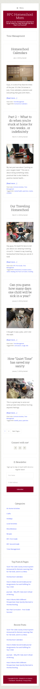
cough (23, 345)
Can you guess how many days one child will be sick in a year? (20, 290)
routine (31, 191)
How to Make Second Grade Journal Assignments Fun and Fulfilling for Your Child (19, 584)
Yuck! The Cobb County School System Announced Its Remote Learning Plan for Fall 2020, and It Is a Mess (20, 569)
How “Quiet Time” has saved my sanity (20, 362)
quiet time (25, 191)
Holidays (10, 519)
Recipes (9, 534)
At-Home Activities (18, 187)
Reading (13, 271)
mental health (18, 191)
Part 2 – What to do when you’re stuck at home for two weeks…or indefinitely (20, 124)
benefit (16, 420)
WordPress (19, 680)
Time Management (18, 102)
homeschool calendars (20, 104)
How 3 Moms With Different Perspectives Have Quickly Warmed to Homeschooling (20, 602)
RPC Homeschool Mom (20, 16)
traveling (30, 271)
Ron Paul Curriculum (21, 271)
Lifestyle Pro (22, 678)
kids (27, 345)
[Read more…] (12, 98)
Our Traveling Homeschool (20, 208)
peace (20, 420)
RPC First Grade (17, 265)
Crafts (9, 514)
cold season (17, 345)
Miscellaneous (12, 529)
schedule (9, 193)
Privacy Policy (27, 680)
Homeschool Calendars (20, 51)
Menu (21, 8)
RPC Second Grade (13, 544)
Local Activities (12, 524)
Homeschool (18, 269)
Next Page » (16, 431)
